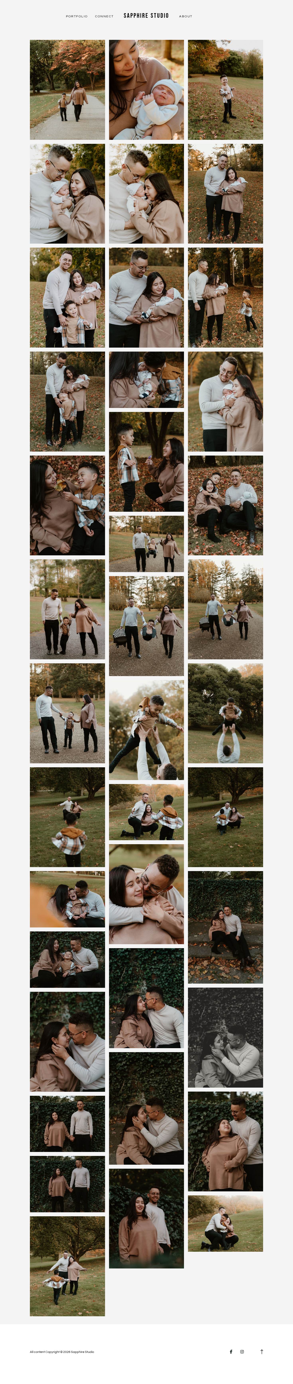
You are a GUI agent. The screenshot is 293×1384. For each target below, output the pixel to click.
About (185, 16)
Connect (104, 16)
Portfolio (77, 16)
